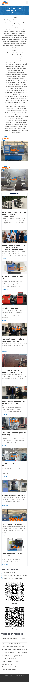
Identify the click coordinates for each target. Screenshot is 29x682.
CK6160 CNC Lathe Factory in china (12, 465)
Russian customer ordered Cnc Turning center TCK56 (13, 403)
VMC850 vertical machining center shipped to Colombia (12, 371)
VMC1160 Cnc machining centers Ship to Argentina (14, 434)
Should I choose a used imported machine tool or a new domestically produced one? (14, 247)
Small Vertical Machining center (13, 495)
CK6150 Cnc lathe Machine (11, 308)
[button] (27, 2)
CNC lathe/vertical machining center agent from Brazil (13, 340)
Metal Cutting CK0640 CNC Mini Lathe (13, 278)
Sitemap (14, 677)
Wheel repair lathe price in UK (12, 554)
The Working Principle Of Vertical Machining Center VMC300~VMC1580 (14, 214)
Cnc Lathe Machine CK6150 (12, 524)
